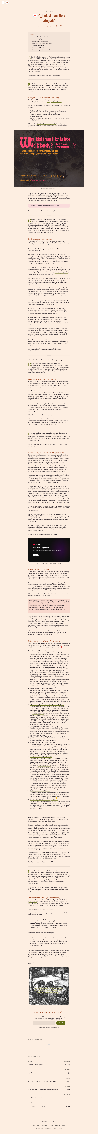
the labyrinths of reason (36, 609)
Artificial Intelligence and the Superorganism (44, 651)
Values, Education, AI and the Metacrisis (42, 742)
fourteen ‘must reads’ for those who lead (50, 75)
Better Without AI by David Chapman (41, 688)
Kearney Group (53, 211)
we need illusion (48, 419)
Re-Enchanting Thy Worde (38, 39)
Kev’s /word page (57, 288)
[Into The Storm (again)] (49, 1062)
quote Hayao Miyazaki (61, 273)
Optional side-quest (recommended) (41, 50)
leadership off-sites (38, 714)
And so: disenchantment (38, 45)
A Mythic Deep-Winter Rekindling (41, 37)
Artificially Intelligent (59, 514)
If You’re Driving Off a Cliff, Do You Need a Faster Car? (47, 737)
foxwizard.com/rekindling (51, 205)
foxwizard (53, 1121)
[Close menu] (3, 2)
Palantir (65, 490)
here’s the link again (45, 724)
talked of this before (38, 758)
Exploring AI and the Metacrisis (40, 791)
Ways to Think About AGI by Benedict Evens (44, 726)
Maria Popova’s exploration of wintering (46, 123)
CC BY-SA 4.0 (45, 1121)
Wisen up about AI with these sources (41, 47)
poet (48, 102)
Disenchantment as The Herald (40, 41)
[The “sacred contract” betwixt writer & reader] (49, 1079)
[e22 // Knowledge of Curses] (49, 1104)
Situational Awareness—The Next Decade (42, 773)
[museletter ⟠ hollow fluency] (49, 1070)
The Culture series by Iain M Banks (41, 757)
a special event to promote (60, 62)
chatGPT (31, 623)
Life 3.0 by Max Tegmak (37, 678)
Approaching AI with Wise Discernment (42, 43)
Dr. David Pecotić (56, 102)
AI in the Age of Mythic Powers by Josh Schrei (44, 800)
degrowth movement (34, 464)
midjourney (37, 623)
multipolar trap (44, 602)
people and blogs (57, 340)
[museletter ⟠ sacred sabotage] (49, 1095)
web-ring (31, 343)
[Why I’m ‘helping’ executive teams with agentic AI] (49, 1087)
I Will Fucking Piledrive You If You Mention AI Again (47, 705)
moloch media (52, 313)
